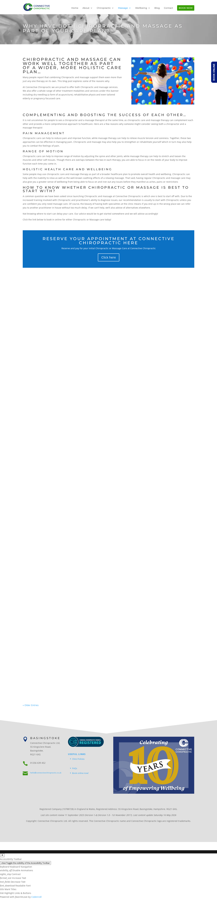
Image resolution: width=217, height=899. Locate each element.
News (87, 536)
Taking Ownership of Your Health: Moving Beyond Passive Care (103, 674)
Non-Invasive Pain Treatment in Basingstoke (80, 532)
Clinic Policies (78, 759)
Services (88, 394)
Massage (123, 8)
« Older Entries (31, 705)
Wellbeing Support (104, 394)
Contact (168, 8)
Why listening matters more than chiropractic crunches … (99, 389)
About (85, 8)
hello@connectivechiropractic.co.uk (45, 772)
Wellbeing (141, 8)
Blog (157, 8)
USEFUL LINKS (77, 754)
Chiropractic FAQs (73, 394)
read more (31, 409)
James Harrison (37, 394)
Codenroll (36, 896)
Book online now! (80, 773)
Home (74, 8)
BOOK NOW (186, 8)
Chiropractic (104, 8)
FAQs (74, 768)
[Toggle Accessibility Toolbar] (2, 855)
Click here (108, 257)
